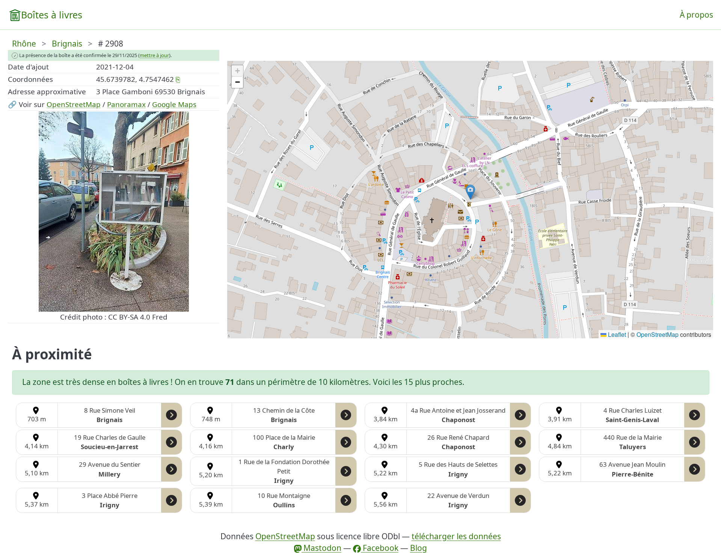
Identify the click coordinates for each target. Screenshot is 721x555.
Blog (418, 548)
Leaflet (616, 334)
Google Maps (174, 104)
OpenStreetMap (74, 104)
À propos (696, 14)
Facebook (379, 548)
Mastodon (321, 548)
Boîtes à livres (51, 14)
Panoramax (126, 104)
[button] (470, 192)
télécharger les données (456, 536)
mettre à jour (154, 55)
